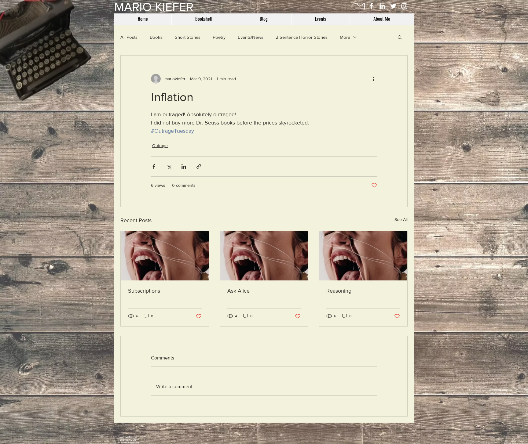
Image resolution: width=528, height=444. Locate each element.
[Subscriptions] (165, 255)
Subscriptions (144, 291)
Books (156, 37)
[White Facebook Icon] (371, 6)
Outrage (160, 145)
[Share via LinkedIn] (184, 166)
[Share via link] (199, 166)
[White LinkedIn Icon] (382, 6)
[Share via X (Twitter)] (169, 166)
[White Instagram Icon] (404, 6)
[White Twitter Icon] (393, 6)
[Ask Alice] (264, 255)
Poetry (219, 37)
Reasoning (338, 291)
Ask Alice (238, 291)
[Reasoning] (363, 255)
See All (401, 219)
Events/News (250, 37)
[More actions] (373, 78)
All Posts (129, 37)
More (345, 37)
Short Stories (187, 37)
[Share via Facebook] (154, 166)
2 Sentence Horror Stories (302, 37)
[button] (400, 36)
